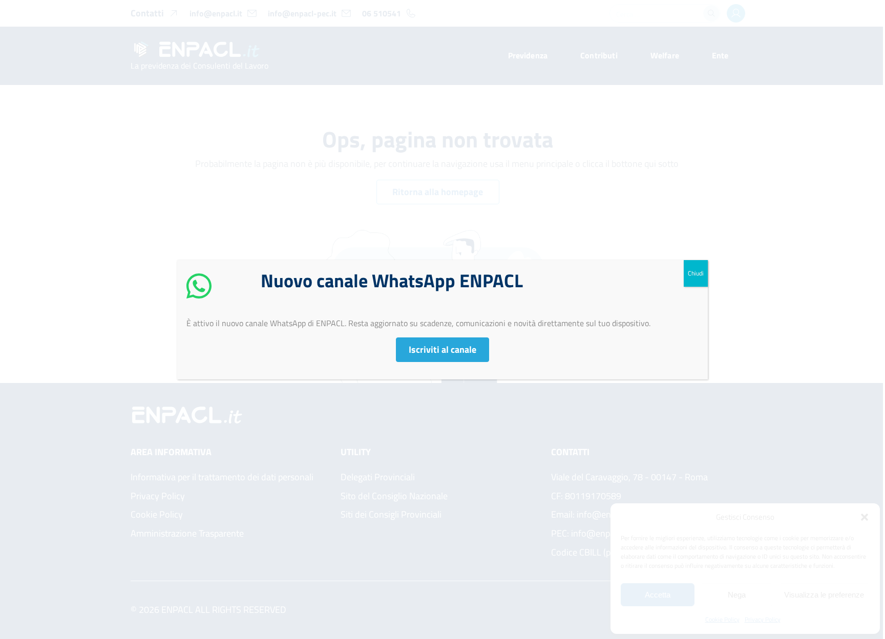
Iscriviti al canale (442, 349)
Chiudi (696, 273)
